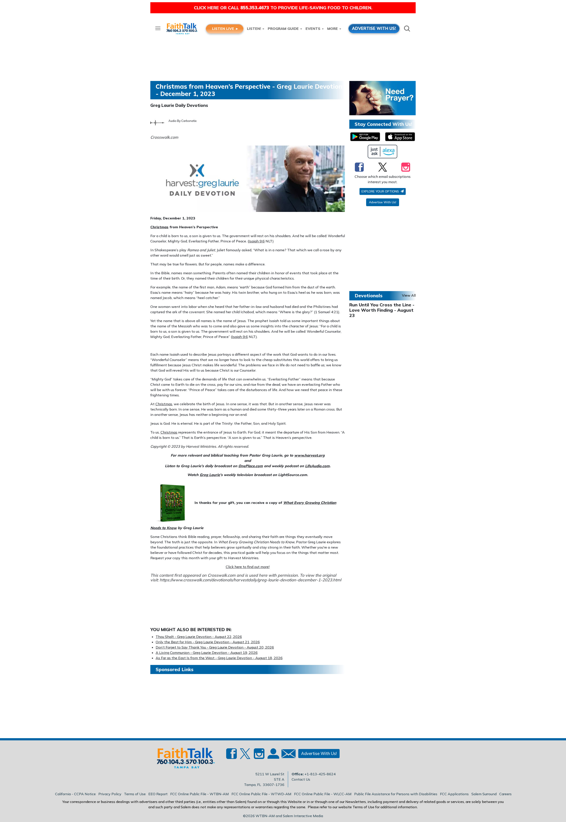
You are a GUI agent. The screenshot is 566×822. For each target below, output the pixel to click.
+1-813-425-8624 (320, 774)
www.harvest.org (309, 455)
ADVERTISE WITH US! (374, 28)
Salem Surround (484, 794)
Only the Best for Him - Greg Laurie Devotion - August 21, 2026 (208, 642)
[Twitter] (382, 167)
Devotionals (368, 295)
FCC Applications (454, 794)
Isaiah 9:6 (257, 241)
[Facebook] (359, 167)
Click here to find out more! (248, 567)
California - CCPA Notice (75, 794)
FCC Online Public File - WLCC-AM (323, 794)
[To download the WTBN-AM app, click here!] (365, 136)
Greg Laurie (210, 474)
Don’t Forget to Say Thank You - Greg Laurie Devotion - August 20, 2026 (215, 647)
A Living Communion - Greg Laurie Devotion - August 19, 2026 (207, 652)
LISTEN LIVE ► (225, 28)
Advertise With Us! (382, 202)
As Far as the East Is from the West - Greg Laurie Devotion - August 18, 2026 (219, 658)
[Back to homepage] (183, 759)
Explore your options (380, 191)
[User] (273, 756)
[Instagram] (405, 167)
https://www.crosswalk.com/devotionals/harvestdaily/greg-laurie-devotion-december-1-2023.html (250, 579)
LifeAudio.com (317, 466)
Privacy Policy (109, 794)
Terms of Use (135, 794)
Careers (505, 794)
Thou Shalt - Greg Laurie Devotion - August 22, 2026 (199, 636)
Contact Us (301, 779)
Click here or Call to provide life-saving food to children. (283, 7)
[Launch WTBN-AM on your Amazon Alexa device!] (383, 151)
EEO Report (158, 794)
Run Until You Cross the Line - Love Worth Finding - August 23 (381, 310)
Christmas (159, 227)
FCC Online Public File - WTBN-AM (199, 794)
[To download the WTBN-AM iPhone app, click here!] (400, 136)
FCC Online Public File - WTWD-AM (261, 794)
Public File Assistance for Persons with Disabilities (395, 794)
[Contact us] (286, 755)
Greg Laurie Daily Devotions (179, 105)
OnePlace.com (250, 466)
